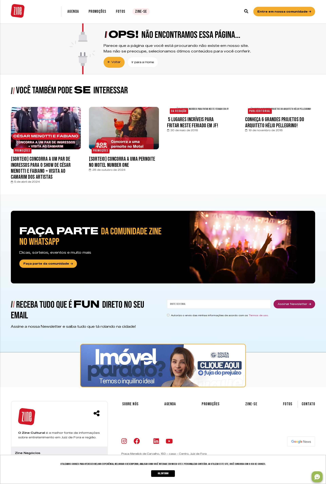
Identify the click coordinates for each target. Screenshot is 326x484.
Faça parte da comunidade (46, 263)
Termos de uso (258, 315)
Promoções (97, 11)
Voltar (116, 62)
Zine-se (141, 11)
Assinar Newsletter (292, 304)
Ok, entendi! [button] (163, 473)
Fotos (120, 11)
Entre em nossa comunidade (283, 11)
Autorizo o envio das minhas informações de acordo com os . (219, 315)
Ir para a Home (143, 62)
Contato (308, 404)
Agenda (73, 11)
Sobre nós (130, 404)
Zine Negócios (27, 453)
